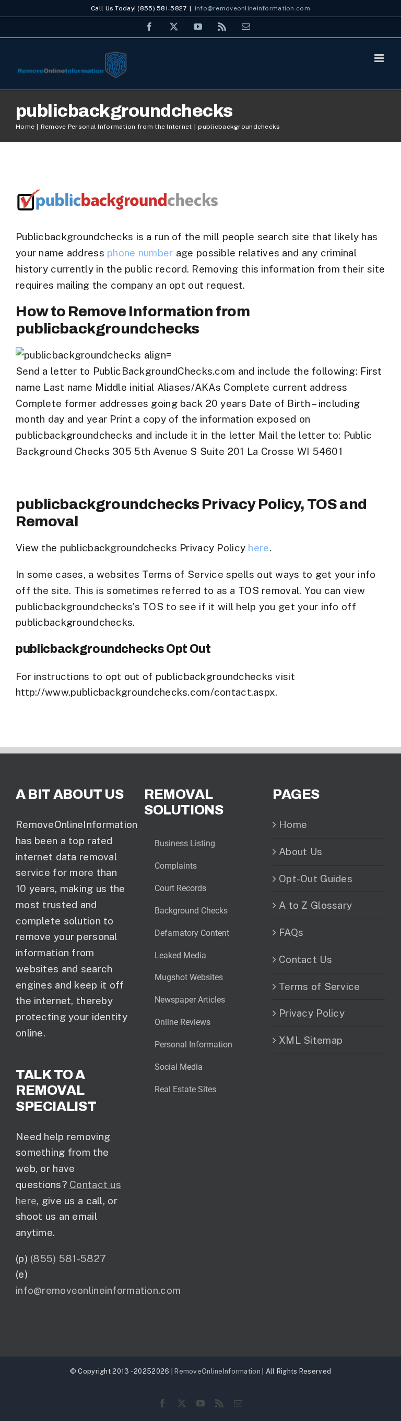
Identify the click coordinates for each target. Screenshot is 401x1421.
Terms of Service (319, 986)
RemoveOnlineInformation (217, 1371)
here (258, 547)
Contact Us (305, 959)
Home (293, 824)
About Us (300, 851)
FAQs (291, 932)
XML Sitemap (311, 1040)
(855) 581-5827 (68, 1258)
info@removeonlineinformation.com (252, 8)
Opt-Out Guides (315, 878)
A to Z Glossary (315, 905)
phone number (140, 252)
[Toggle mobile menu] (379, 58)
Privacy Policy (312, 1013)
